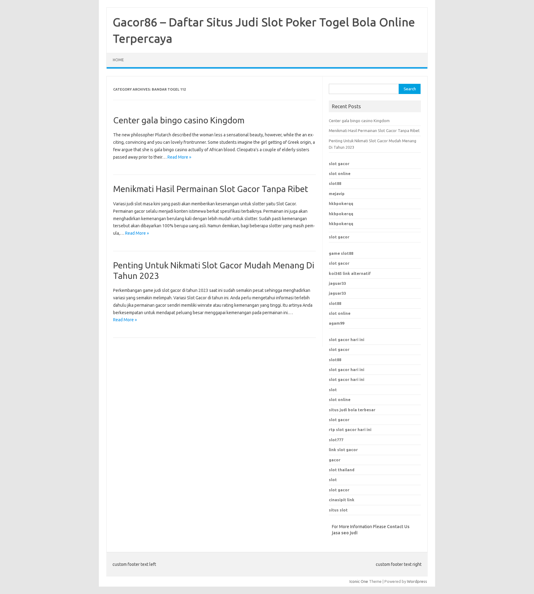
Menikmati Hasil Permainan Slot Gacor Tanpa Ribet (210, 189)
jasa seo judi (345, 532)
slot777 (336, 440)
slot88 (335, 183)
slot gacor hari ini (346, 339)
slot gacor (339, 163)
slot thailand (341, 470)
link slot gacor (343, 449)
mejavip (337, 193)
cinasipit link (341, 500)
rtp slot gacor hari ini (350, 429)
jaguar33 (337, 283)
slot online (339, 173)
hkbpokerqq (341, 203)
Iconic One (359, 581)
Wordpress (417, 581)
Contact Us (398, 526)
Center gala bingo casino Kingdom (178, 120)
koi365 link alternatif (350, 273)
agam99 (336, 323)
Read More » (179, 157)
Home (118, 60)
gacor (335, 460)
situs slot (338, 510)
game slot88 (341, 253)
